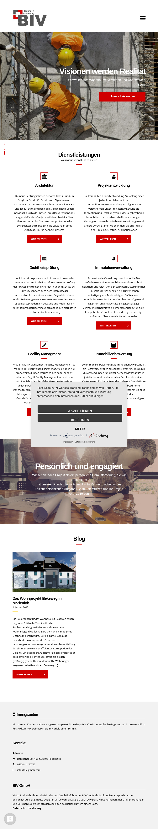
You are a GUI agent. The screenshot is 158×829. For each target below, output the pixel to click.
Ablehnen (80, 420)
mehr (80, 429)
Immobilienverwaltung (113, 267)
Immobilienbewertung (114, 354)
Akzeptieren (80, 411)
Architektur (44, 185)
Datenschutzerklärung (85, 442)
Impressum (68, 442)
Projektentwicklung (114, 185)
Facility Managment (44, 354)
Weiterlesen (39, 239)
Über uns (29, 94)
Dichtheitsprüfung (44, 267)
